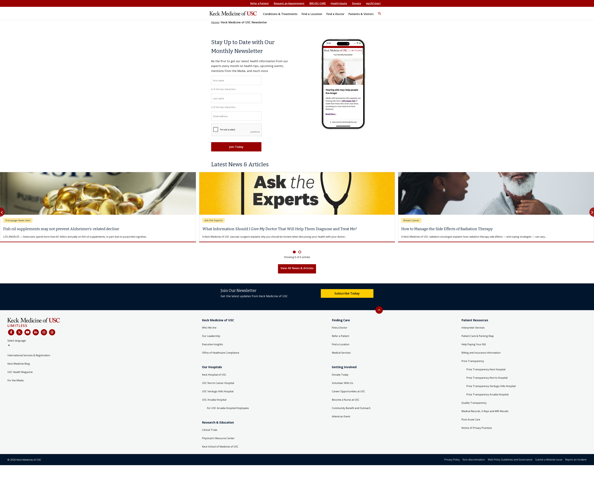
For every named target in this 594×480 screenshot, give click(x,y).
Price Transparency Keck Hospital (485, 365)
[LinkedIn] (35, 328)
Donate (356, 3)
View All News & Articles (297, 264)
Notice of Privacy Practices (476, 424)
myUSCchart (373, 3)
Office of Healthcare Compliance (220, 349)
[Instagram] (44, 328)
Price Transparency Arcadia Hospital (487, 390)
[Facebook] (11, 328)
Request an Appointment (289, 3)
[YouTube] (27, 328)
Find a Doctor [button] (335, 14)
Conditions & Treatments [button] (280, 14)
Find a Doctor (339, 324)
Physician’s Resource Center (218, 434)
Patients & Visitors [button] (361, 14)
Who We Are (209, 324)
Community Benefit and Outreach (351, 404)
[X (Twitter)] (19, 328)
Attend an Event (341, 412)
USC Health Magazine (20, 368)
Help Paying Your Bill (473, 340)
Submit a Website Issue (548, 456)
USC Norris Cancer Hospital (218, 379)
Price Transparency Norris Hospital (487, 374)
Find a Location (340, 340)
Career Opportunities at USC (348, 387)
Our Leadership (211, 332)
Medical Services (341, 349)
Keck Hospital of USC (214, 371)
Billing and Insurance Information (481, 349)
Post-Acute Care (470, 416)
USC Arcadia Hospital (214, 396)
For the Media (15, 376)
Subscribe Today (347, 289)
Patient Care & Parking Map (477, 332)
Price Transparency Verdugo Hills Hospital (491, 382)
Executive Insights (212, 340)
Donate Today (340, 371)
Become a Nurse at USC (345, 396)
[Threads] (52, 328)
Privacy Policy (452, 456)
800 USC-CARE (317, 3)
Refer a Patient (259, 3)
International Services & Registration (28, 351)
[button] (379, 11)
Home (215, 22)
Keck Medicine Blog (18, 360)
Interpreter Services (473, 324)
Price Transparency (472, 357)
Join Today (236, 147)
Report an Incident (576, 456)
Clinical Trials (209, 426)
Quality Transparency (473, 399)
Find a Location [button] (311, 14)
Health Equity (339, 3)
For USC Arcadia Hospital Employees (228, 404)
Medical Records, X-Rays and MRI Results (484, 407)
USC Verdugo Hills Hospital (217, 387)
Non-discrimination (474, 456)
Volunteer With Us (342, 379)
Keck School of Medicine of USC (220, 443)
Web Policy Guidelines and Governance (510, 456)
